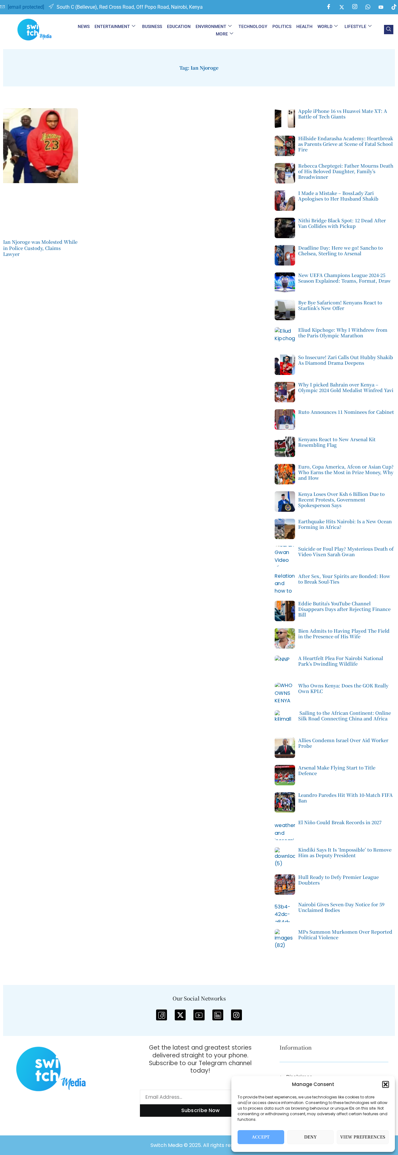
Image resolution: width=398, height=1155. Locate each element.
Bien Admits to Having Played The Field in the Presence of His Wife (344, 633)
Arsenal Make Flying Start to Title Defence (336, 770)
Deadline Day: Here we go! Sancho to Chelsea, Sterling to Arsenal (340, 250)
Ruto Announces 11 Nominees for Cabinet (346, 412)
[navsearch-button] (388, 29)
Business (152, 26)
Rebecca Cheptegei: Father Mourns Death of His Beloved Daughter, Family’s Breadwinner (345, 171)
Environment (211, 26)
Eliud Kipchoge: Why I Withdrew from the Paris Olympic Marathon (342, 332)
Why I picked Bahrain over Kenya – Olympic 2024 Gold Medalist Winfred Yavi (345, 387)
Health (304, 26)
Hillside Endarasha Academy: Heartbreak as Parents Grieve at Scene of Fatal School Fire (345, 144)
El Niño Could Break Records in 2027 (340, 822)
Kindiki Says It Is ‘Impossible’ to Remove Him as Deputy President (344, 852)
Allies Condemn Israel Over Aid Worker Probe (343, 743)
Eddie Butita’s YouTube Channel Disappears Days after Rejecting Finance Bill (344, 609)
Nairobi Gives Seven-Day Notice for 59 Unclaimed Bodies (341, 907)
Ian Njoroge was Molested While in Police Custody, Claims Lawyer (40, 247)
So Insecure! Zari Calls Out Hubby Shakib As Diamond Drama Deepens (345, 360)
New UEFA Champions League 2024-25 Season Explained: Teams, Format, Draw (344, 278)
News (84, 26)
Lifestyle (355, 26)
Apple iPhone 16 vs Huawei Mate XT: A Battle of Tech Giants (342, 114)
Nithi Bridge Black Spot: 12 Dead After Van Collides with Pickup (342, 223)
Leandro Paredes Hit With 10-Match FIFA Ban (345, 798)
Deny (310, 1137)
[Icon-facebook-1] (161, 1014)
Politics (281, 26)
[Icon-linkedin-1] (217, 1014)
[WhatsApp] (368, 7)
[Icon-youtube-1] (198, 1014)
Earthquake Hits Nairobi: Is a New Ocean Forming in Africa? (345, 524)
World (324, 26)
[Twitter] (341, 7)
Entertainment (112, 26)
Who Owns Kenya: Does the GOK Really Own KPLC (343, 688)
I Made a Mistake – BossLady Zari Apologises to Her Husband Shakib (338, 196)
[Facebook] (328, 7)
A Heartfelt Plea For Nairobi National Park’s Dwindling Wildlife (340, 661)
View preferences (362, 1137)
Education (179, 26)
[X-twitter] (180, 1014)
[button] (385, 1084)
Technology (252, 26)
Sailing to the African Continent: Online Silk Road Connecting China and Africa (344, 715)
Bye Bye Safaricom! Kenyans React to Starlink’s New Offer (340, 305)
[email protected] (26, 7)
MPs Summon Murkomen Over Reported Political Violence (345, 934)
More (222, 33)
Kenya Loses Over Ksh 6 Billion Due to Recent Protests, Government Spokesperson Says (341, 499)
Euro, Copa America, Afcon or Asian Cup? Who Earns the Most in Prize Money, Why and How (346, 472)
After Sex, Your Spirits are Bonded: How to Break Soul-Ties (344, 579)
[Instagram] (354, 7)
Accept (261, 1137)
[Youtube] (381, 7)
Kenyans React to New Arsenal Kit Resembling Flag (337, 442)
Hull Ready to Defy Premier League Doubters (338, 880)
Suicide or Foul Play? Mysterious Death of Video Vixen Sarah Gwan (346, 551)
